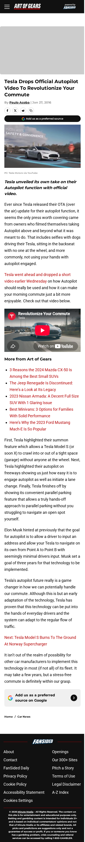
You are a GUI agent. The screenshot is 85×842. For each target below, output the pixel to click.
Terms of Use (63, 776)
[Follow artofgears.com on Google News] (74, 698)
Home (8, 716)
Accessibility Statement (23, 792)
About (8, 751)
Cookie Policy (15, 784)
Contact (10, 760)
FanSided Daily (16, 768)
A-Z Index (60, 792)
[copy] (31, 110)
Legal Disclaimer (66, 784)
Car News (23, 716)
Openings (60, 751)
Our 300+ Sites (64, 760)
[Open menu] (7, 6)
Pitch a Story (63, 768)
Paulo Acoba (19, 102)
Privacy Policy (15, 776)
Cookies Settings (18, 800)
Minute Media (25, 811)
